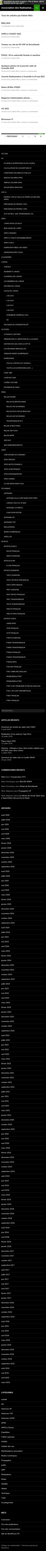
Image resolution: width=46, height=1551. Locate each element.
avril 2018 (5, 1237)
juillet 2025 (5, 876)
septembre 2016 (8, 1317)
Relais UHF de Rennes (15, 416)
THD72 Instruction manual (17, 580)
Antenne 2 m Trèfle (14, 508)
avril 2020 (5, 1143)
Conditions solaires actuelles (17, 173)
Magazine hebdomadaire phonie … (16, 98)
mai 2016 (5, 1331)
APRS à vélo (9, 243)
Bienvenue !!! (7, 119)
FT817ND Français (13, 667)
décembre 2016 (7, 1303)
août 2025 (5, 871)
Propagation (6, 1460)
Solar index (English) (13, 187)
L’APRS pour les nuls (13, 223)
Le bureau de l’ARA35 (13, 276)
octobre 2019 (6, 1167)
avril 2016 (5, 1335)
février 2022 (6, 1063)
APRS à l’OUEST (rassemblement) (17, 238)
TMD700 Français (13, 609)
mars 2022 (5, 1059)
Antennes (8, 493)
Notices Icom (9, 561)
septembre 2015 (8, 1364)
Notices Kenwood (11, 570)
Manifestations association (12, 1451)
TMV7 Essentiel (12, 590)
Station (4, 1488)
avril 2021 (5, 1106)
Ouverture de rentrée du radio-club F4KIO (18, 727)
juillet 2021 (5, 1092)
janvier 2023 (6, 1012)
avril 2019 (5, 1190)
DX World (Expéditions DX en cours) (19, 163)
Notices (4, 541)
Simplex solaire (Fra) (13, 183)
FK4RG (4, 1442)
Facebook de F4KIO (11, 387)
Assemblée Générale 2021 (17, 315)
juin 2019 (5, 1181)
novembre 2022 (7, 1021)
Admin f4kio (20, 26)
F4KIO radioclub (7, 1437)
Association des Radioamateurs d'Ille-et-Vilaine (17, 8)
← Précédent (11, 136)
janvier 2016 (6, 1345)
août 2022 (5, 1035)
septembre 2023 (8, 979)
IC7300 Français (13, 566)
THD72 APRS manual (14, 585)
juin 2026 (5, 824)
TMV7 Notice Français (15, 594)
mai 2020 (5, 1138)
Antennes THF (10, 522)
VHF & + (4, 192)
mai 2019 (5, 1185)
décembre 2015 (7, 1349)
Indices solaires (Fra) (13, 178)
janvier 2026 (6, 848)
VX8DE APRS (11, 623)
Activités (5, 329)
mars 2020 (5, 1148)
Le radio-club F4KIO (12, 334)
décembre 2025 (7, 852)
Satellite (8, 537)
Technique (5, 488)
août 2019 (5, 1176)
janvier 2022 (6, 1068)
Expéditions (9, 358)
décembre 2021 (7, 1073)
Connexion (5, 1520)
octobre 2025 (6, 862)
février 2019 (6, 1199)
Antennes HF (9, 517)
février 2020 (6, 1153)
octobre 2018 (6, 1218)
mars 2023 (5, 1003)
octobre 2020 (6, 1124)
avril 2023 (5, 998)
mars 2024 (5, 951)
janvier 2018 (6, 1246)
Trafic (3, 1498)
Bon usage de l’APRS (12, 228)
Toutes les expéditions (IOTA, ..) (19, 368)
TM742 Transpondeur (15, 604)
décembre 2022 (7, 1017)
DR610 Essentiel (13, 556)
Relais (3, 1479)
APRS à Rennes (10, 233)
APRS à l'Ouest (7, 1427)
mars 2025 (5, 895)
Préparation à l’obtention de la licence (21, 339)
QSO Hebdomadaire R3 (13, 445)
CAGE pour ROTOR (13, 513)
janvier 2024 (6, 960)
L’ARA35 (4, 262)
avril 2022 (5, 1054)
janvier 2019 (6, 1204)
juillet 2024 (5, 932)
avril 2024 (5, 946)
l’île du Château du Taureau (18, 363)
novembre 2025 (7, 857)
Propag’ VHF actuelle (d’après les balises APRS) (22, 198)
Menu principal (43, 8)
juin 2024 (5, 937)
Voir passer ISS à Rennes (14, 455)
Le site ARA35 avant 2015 (14, 484)
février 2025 (6, 899)
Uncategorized (7, 1503)
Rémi (3, 777)
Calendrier (6, 257)
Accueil (4, 154)
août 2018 (5, 1228)
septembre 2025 (8, 867)
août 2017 (5, 1270)
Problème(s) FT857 (14, 676)
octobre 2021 (6, 1082)
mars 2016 (5, 1340)
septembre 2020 (8, 1129)
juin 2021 (5, 1096)
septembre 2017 (8, 1265)
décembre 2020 (7, 1120)
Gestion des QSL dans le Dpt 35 (17, 344)
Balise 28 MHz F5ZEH (12, 426)
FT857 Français (12, 696)
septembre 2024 (8, 923)
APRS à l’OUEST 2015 (11, 34)
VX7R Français (12, 633)
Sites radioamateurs (13, 474)
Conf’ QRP (8, 373)
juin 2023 (5, 988)
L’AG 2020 (10, 310)
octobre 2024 (6, 918)
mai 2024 (5, 942)
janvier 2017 (6, 1298)
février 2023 (6, 1007)
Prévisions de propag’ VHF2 (15, 209)
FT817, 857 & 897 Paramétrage (18, 691)
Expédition (5, 1432)
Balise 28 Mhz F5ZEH (10, 87)
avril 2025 (5, 890)
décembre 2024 (7, 909)
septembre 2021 (8, 1087)
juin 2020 (5, 1134)
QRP (3, 1470)
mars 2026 (5, 838)
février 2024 (6, 956)
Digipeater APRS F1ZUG (13, 252)
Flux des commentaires (10, 1529)
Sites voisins (9, 479)
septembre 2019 (8, 1171)
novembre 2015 (7, 1354)
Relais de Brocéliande (16, 402)
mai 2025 (5, 885)
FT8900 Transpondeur (15, 643)
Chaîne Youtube (11, 382)
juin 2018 (5, 1232)
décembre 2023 (7, 965)
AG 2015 (5, 108)
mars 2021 (5, 1110)
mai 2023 (5, 993)
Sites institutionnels (13, 464)
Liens (3, 450)
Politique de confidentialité (16, 325)
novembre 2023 (7, 970)
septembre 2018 (8, 1223)
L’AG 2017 (10, 305)
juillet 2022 (5, 1040)
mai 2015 (5, 1373)
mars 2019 (5, 1195)
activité (4, 1399)
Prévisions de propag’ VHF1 (15, 204)
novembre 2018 (7, 1214)
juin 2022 (5, 1045)
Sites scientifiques (12, 469)
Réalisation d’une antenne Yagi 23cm (16, 734)
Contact (7, 267)
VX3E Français (12, 628)
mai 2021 (5, 1101)
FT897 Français (12, 700)
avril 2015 (5, 1378)
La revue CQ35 (10, 378)
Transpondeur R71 (14, 421)
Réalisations (9, 527)
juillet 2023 (5, 984)
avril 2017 (5, 1289)
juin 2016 (5, 1326)
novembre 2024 (7, 913)
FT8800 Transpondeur (15, 647)
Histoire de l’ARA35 (12, 286)
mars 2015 (5, 1382)
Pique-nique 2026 (8, 741)
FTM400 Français (13, 652)
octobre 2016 (6, 1312)
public (3, 1465)
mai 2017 (5, 1284)
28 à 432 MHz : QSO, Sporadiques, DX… (19, 214)
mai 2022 (5, 1049)
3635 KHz (7, 440)
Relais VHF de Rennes (15, 407)
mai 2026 (5, 829)
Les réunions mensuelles (15, 349)
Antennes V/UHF (8, 1418)
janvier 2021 (6, 1115)
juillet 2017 (5, 1274)
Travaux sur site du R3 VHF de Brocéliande (20, 44)
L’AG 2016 (10, 301)
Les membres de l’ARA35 (14, 281)
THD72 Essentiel (13, 575)
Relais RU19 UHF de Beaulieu (18, 411)
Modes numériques (12, 532)
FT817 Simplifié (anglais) (16, 672)
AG (7, 320)
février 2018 (6, 1242)
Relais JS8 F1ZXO (11, 431)
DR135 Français (13, 551)
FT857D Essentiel (13, 638)
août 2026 (5, 815)
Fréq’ (3, 392)
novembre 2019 (7, 1162)
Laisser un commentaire (28, 71)
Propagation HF (25, 791)
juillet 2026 (5, 820)
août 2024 (5, 928)
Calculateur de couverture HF (17, 168)
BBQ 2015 (5, 23)
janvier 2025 (6, 904)
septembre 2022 (8, 1031)
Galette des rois (7, 1446)
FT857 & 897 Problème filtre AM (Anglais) (23, 686)
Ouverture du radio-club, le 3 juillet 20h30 (18, 757)
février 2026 (6, 843)
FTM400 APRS (11, 662)
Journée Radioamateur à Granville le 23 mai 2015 (23, 76)
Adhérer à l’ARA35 (11, 272)
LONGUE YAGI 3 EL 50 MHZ (16, 503)
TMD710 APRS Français (15, 614)
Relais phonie (10, 397)
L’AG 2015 (10, 296)
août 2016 (5, 1321)
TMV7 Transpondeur (15, 599)
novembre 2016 (7, 1307)
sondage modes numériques (16, 354)
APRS (3, 219)
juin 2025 (5, 881)
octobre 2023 (6, 974)
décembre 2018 (7, 1209)
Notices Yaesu (10, 619)
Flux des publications (9, 1524)
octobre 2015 (6, 1359)
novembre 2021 (7, 1078)
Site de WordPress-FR (10, 1534)
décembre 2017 (7, 1251)
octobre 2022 (6, 1026)
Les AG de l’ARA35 (11, 291)
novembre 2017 (7, 1256)
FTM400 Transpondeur (16, 657)
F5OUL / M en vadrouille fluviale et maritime (20, 55)
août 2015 (5, 1368)
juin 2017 (5, 1279)
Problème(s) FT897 (14, 681)
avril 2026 (5, 834)
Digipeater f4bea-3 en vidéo (15, 247)
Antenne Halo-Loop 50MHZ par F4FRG (21, 498)
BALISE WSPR (9, 435)
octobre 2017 (6, 1260)
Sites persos (9, 460)
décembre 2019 (7, 1157)
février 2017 (6, 1293)
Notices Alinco (10, 546)
